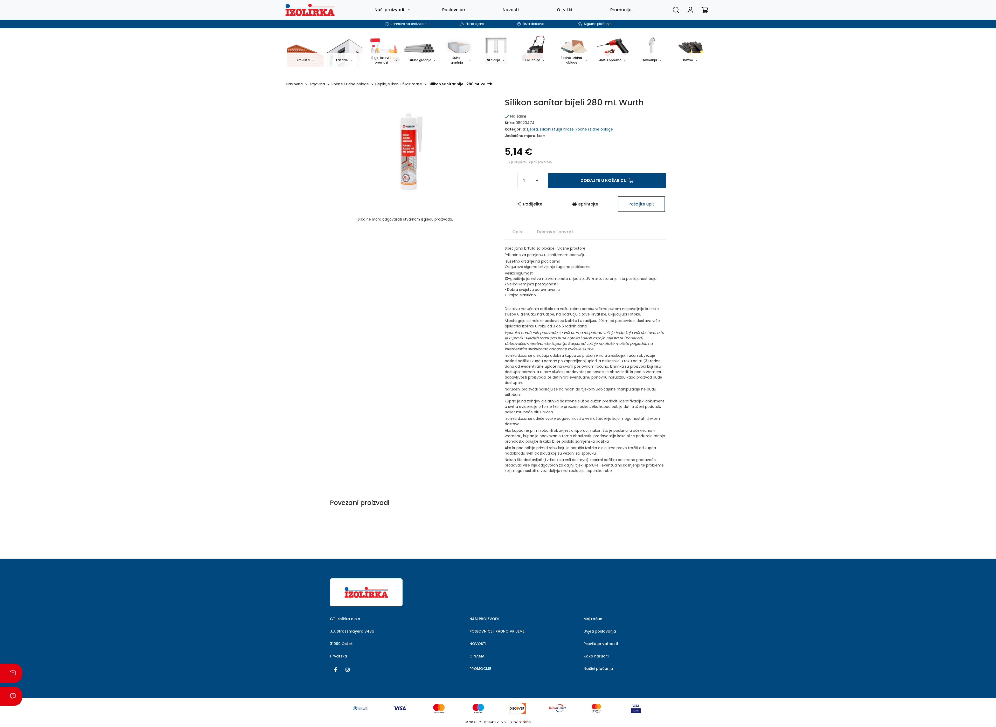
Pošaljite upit (641, 204)
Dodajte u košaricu (603, 180)
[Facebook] (335, 669)
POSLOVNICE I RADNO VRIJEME (496, 631)
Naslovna (294, 84)
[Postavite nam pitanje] (11, 696)
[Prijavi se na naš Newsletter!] (11, 673)
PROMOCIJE (480, 668)
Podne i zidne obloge (350, 84)
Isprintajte (587, 204)
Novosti (511, 10)
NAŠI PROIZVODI (484, 618)
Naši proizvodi (389, 10)
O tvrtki (564, 10)
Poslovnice (453, 10)
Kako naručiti (596, 656)
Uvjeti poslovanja (600, 631)
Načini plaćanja (598, 668)
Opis (517, 232)
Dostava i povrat (555, 232)
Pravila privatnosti (601, 643)
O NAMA (477, 656)
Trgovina (317, 84)
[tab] (517, 231)
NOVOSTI (477, 643)
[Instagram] (347, 669)
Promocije (620, 10)
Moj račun (593, 618)
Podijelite (532, 204)
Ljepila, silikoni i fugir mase (398, 84)
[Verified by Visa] (636, 708)
